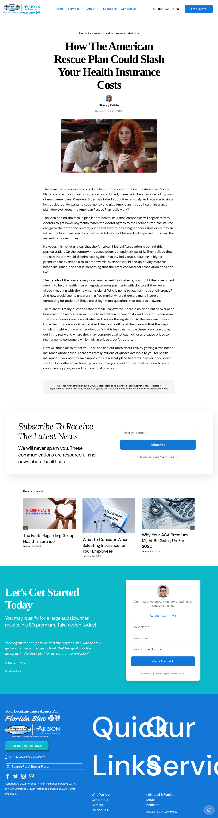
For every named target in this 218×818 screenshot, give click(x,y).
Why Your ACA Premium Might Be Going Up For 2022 (165, 540)
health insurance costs (91, 194)
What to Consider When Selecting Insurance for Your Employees (105, 545)
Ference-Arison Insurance (69, 388)
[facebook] (7, 776)
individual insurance (147, 388)
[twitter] (15, 776)
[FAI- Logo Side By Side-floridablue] (21, 5)
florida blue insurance (124, 388)
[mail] (31, 776)
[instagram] (23, 776)
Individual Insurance (113, 33)
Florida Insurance (89, 33)
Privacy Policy (166, 457)
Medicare (133, 33)
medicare (163, 388)
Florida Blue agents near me (98, 388)
